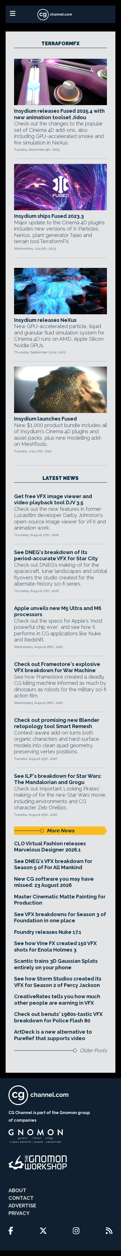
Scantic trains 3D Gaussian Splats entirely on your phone (56, 964)
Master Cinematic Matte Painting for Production (60, 900)
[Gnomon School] (35, 1136)
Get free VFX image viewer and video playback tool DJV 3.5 (53, 499)
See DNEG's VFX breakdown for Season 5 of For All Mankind (53, 864)
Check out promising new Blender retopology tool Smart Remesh (56, 723)
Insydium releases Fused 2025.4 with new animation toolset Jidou (59, 114)
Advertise (22, 1205)
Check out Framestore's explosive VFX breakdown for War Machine (57, 667)
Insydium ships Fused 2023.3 (49, 216)
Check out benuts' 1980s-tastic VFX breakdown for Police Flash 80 (58, 1017)
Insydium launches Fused (45, 419)
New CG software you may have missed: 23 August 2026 (54, 882)
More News (60, 830)
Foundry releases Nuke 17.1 (47, 932)
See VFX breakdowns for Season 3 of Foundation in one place (60, 917)
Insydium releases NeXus (45, 320)
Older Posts (93, 1050)
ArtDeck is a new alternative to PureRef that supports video (53, 1035)
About (17, 1190)
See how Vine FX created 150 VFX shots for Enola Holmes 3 (55, 946)
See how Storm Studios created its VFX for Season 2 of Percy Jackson (57, 982)
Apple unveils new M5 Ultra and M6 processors (57, 611)
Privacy (19, 1213)
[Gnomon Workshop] (37, 1162)
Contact (21, 1198)
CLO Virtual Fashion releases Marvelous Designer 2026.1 (50, 847)
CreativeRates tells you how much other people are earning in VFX (57, 999)
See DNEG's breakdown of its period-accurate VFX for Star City (56, 555)
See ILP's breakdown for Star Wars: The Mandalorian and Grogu (58, 779)
